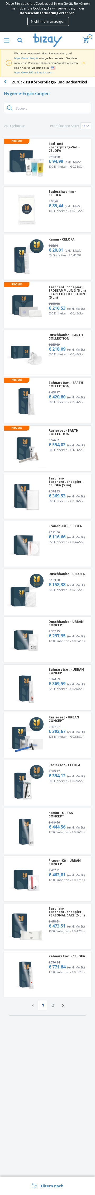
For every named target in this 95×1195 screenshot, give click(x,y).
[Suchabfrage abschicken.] (9, 108)
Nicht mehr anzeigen (48, 21)
